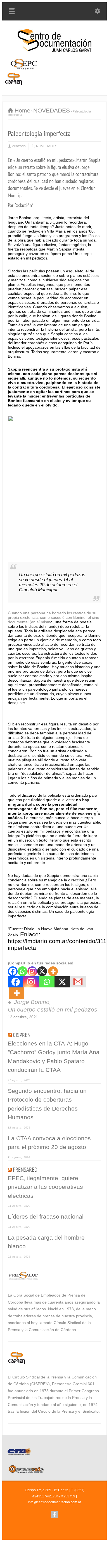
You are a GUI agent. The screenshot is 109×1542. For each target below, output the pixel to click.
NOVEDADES (46, 146)
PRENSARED (25, 1169)
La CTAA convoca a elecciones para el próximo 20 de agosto (49, 1142)
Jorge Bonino (31, 1002)
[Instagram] (32, 971)
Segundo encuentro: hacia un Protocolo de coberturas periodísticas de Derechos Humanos (47, 1104)
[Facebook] (13, 971)
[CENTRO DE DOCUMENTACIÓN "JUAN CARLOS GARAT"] (54, 50)
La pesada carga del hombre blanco (46, 1242)
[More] (53, 971)
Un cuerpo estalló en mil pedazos (52, 1009)
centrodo (19, 146)
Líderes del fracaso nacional (46, 1216)
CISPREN (21, 1035)
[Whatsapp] (22, 971)
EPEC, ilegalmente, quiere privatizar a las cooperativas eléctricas (45, 1187)
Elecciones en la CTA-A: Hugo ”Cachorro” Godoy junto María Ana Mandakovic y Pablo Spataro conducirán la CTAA (53, 1056)
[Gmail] (78, 981)
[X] (42, 971)
